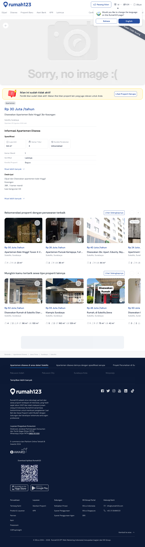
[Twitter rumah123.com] (108, 391)
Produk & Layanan (17, 511)
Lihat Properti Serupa (126, 94)
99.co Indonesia (88, 506)
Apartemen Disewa (20, 354)
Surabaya (44, 354)
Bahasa (106, 21)
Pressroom (14, 525)
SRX (83, 515)
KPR (34, 511)
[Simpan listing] (37, 223)
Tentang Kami (15, 506)
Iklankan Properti (39, 506)
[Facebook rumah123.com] (102, 391)
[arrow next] (138, 212)
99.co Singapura (88, 511)
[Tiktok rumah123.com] (132, 391)
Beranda (7, 354)
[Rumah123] (17, 4)
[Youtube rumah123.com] (119, 391)
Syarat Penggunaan (62, 511)
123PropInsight (16, 530)
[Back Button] (5, 25)
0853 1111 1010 (34, 433)
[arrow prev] (132, 212)
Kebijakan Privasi (61, 506)
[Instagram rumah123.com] (114, 391)
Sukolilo (53, 354)
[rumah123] (25, 392)
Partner (13, 515)
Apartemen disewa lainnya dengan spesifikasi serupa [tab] (80, 365)
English (129, 21)
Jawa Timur (34, 354)
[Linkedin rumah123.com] (125, 391)
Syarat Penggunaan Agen (64, 515)
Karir (12, 520)
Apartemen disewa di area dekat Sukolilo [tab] (29, 365)
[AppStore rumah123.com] (19, 488)
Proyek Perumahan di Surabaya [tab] (127, 365)
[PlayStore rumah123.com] (40, 488)
